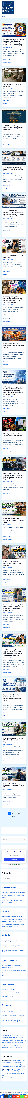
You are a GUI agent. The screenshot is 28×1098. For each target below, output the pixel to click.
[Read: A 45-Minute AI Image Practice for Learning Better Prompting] (14, 116)
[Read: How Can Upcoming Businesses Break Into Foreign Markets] (14, 773)
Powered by (10, 864)
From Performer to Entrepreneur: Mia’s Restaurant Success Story (12, 966)
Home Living (6, 496)
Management (6, 188)
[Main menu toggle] (24, 7)
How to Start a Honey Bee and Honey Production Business (12, 901)
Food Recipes (8, 985)
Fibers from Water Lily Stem (12, 1077)
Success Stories (9, 961)
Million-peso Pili (6, 976)
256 (19, 813)
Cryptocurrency (7, 451)
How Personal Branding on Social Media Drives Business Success (13, 345)
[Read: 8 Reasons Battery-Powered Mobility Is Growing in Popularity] (14, 728)
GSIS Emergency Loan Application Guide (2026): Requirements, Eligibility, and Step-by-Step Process (13, 652)
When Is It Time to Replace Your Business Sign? (13, 951)
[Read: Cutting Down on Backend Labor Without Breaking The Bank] (14, 157)
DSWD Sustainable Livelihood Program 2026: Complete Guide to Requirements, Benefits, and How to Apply (13, 42)
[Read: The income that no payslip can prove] (14, 75)
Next (14, 816)
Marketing (5, 364)
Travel (4, 582)
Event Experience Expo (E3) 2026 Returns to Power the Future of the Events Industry (13, 1046)
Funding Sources (7, 62)
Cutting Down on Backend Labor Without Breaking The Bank (13, 169)
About (20, 1092)
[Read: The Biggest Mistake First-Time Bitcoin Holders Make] (14, 424)
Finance (5, 103)
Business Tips (6, 804)
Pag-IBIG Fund (6, 627)
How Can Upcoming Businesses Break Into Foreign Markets (13, 785)
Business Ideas (9, 887)
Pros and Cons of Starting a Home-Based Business (13, 896)
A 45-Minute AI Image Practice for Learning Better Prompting (12, 127)
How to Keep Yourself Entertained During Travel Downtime (12, 563)
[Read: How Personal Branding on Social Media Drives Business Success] (14, 334)
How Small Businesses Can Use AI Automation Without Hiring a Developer (12, 1021)
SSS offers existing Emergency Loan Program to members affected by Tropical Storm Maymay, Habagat (13, 213)
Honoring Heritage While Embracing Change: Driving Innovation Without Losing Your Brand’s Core (12, 299)
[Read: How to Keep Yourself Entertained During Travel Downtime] (14, 552)
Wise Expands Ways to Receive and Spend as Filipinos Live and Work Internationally (13, 1036)
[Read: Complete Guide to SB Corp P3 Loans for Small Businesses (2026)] (14, 508)
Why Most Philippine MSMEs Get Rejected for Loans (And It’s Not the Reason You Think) (14, 920)
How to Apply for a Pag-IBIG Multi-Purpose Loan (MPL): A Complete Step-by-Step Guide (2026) (13, 607)
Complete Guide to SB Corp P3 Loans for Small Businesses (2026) (13, 520)
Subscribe (14, 859)
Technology (6, 760)
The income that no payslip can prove (12, 916)
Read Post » (6, 59)
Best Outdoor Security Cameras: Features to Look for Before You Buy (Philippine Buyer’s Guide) (13, 476)
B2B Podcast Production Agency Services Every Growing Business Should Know (13, 946)
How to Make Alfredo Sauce (9, 989)
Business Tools (7, 144)
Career (5, 274)
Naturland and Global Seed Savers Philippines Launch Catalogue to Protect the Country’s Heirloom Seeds (14, 1041)
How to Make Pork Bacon (8, 996)
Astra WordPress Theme (19, 1094)
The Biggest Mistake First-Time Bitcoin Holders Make (12, 435)
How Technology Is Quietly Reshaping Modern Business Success (14, 1016)
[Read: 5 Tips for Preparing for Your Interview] (14, 245)
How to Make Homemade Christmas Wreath (13, 892)
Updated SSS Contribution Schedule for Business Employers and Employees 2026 (12, 697)
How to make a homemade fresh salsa (12, 993)
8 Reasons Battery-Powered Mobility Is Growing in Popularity (13, 740)
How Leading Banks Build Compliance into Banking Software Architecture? (13, 925)
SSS (4, 233)
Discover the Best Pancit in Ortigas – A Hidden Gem (14, 971)
